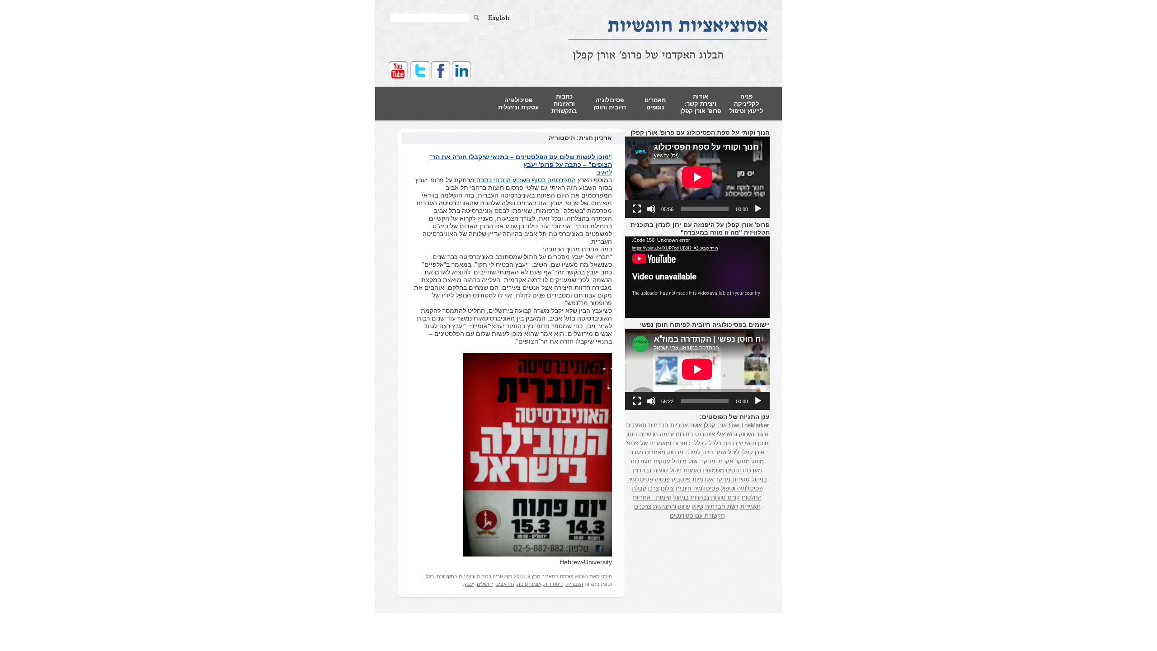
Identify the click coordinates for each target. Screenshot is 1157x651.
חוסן (631, 434)
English (498, 17)
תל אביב (505, 584)
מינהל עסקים (670, 461)
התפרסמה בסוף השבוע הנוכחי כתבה (525, 180)
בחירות (684, 434)
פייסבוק (681, 479)
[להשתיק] (651, 208)
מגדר (636, 452)
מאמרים (655, 452)
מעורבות (641, 461)
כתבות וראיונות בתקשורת (564, 103)
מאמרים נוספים (655, 104)
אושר (696, 425)
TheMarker (755, 425)
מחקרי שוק (701, 461)
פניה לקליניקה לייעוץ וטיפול (746, 103)
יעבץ (469, 584)
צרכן (653, 488)
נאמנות (692, 470)
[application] (697, 177)
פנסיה (662, 479)
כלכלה (713, 443)
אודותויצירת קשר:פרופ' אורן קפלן (700, 103)
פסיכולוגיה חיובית (697, 488)
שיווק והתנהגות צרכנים (662, 506)
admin (581, 576)
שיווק (697, 506)
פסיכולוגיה (640, 479)
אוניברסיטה (529, 584)
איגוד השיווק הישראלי (742, 434)
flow (734, 425)
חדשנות (648, 434)
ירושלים (485, 584)
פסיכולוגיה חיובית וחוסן (609, 104)
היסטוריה (554, 584)
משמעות (713, 470)
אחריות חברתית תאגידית (657, 425)
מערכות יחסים (744, 470)
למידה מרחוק (684, 452)
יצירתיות (733, 443)
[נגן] (757, 208)
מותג (758, 461)
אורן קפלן (715, 425)
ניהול (676, 470)
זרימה (667, 434)
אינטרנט (705, 434)
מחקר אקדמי (733, 461)
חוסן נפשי (757, 443)
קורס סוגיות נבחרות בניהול (706, 497)
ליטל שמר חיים (720, 452)
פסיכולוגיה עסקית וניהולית (518, 104)
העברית (574, 584)
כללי (429, 576)
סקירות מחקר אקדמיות (721, 479)
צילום (667, 488)
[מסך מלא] (636, 208)
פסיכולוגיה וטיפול (742, 488)
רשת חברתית (721, 506)
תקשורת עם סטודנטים (697, 515)
